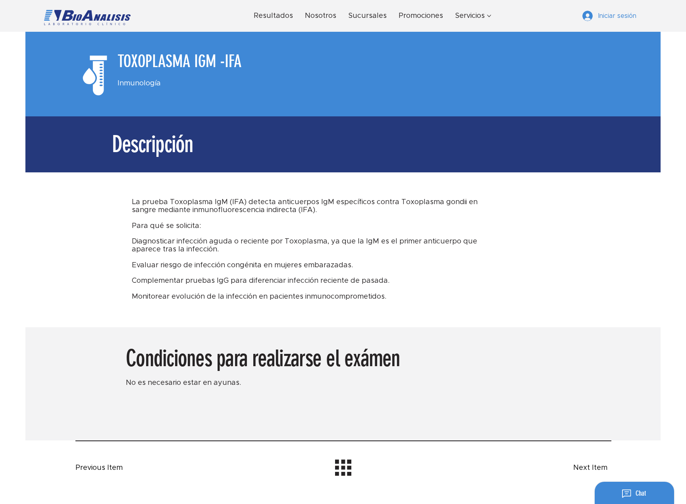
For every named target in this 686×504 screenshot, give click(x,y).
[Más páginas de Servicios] (489, 16)
